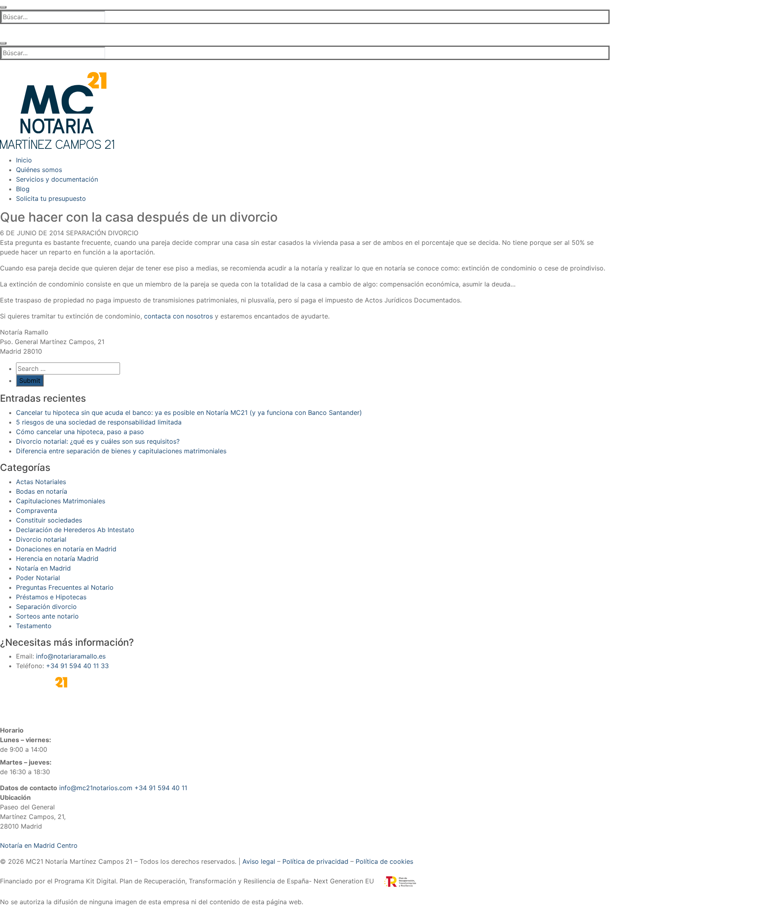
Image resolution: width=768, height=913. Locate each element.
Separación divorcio (101, 233)
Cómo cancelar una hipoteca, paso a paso (80, 432)
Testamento (34, 626)
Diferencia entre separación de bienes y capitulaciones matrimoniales (121, 451)
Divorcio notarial (41, 539)
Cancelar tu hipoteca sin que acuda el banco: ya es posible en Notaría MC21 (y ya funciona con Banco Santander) (189, 412)
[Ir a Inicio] (57, 110)
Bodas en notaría (41, 491)
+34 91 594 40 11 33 (77, 666)
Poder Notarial (38, 578)
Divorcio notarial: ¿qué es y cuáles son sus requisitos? (98, 441)
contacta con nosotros (178, 316)
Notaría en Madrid (43, 568)
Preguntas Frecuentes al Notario (65, 587)
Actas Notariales (41, 482)
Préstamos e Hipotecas (51, 597)
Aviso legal (258, 861)
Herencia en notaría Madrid (57, 559)
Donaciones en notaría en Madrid (66, 549)
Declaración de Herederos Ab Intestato (75, 530)
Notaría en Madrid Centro (39, 845)
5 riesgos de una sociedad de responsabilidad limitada (99, 422)
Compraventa (36, 511)
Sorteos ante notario (47, 616)
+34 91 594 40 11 (160, 788)
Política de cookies (384, 861)
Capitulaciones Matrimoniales (60, 501)
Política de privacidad (315, 861)
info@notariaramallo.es (71, 656)
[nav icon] (3, 7)
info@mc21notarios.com (95, 788)
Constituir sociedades (49, 520)
